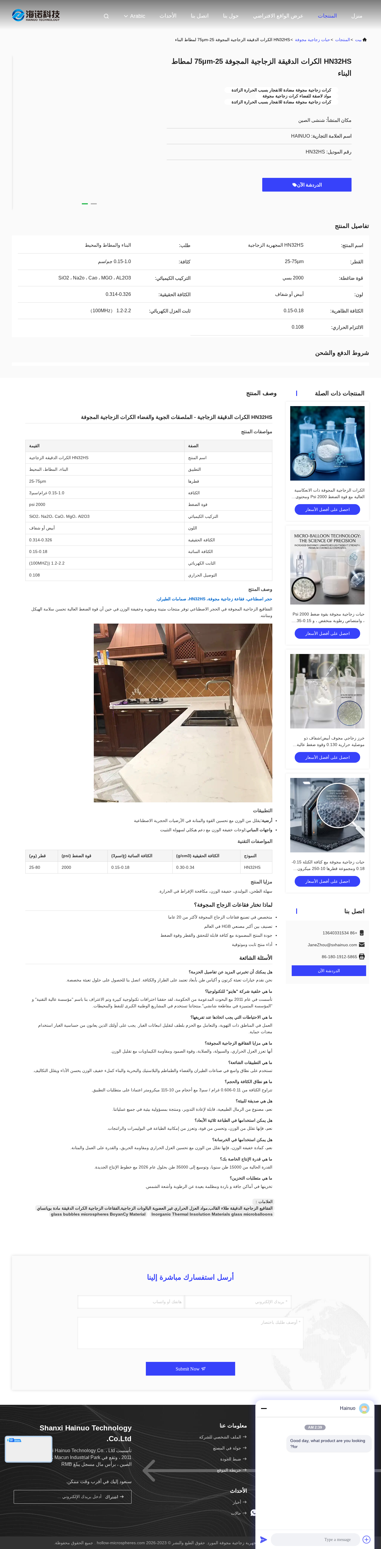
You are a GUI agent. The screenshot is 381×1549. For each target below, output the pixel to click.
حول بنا (231, 16)
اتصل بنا (200, 16)
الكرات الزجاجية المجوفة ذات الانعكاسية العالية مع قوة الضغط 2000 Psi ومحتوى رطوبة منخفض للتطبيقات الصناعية (329, 497)
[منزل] (36, 15)
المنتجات (327, 16)
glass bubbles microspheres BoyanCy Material (98, 1214)
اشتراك (112, 1497)
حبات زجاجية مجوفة (312, 39)
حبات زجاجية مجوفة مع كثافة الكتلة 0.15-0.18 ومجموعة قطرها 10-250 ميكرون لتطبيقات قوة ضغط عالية (328, 868)
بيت (358, 39)
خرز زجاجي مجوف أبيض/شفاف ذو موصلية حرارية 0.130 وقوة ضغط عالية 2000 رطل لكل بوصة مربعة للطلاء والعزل (328, 744)
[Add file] (367, 1539)
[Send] (263, 1539)
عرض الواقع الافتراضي (278, 16)
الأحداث (168, 16)
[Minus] (263, 1408)
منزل (357, 16)
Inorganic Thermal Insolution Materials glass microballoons (212, 1214)
